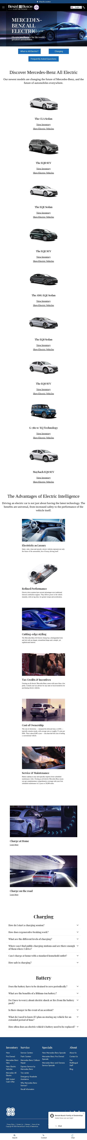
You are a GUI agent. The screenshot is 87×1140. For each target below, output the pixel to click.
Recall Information (27, 1089)
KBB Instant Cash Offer (10, 1080)
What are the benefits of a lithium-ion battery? (32, 993)
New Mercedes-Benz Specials (54, 1052)
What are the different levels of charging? (30, 939)
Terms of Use (35, 1124)
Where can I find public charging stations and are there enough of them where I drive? (41, 947)
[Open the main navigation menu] (3, 7)
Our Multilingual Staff (74, 1063)
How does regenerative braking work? (28, 932)
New (8, 1052)
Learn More (14, 845)
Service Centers (27, 1052)
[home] (20, 7)
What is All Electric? (29, 51)
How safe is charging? (19, 962)
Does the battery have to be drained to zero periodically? (37, 986)
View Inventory (43, 124)
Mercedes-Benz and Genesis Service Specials (53, 1064)
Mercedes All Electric (11, 1074)
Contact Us (74, 1056)
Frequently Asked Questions (43, 59)
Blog (71, 1069)
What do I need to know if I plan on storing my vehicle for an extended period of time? (39, 1018)
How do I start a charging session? (26, 925)
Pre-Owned (10, 1056)
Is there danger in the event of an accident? (30, 1010)
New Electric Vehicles (11, 1067)
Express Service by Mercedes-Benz (28, 1067)
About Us (73, 1052)
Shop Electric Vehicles (43, 128)
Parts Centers (26, 1056)
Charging (59, 51)
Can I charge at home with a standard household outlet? (37, 955)
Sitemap (27, 1124)
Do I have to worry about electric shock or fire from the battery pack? (41, 1002)
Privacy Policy (10, 1124)
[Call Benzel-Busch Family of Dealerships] (83, 7)
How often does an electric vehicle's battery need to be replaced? (41, 1026)
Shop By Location (45, 2)
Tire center (25, 1073)
